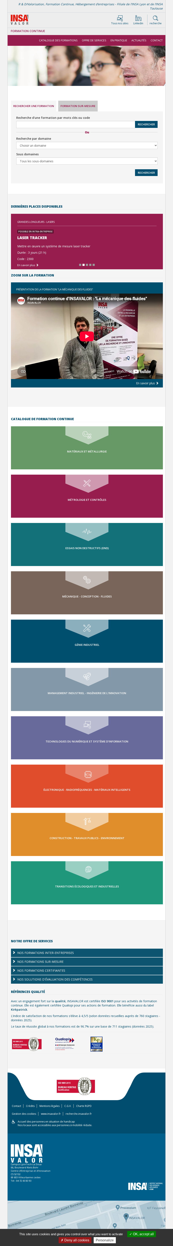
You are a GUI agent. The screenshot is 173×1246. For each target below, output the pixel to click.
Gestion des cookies (24, 1114)
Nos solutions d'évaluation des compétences (55, 979)
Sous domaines (27, 154)
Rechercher (146, 124)
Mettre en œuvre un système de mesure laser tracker (53, 246)
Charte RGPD (84, 1106)
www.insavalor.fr (51, 1114)
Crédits (30, 1106)
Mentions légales (49, 1106)
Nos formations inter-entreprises (45, 953)
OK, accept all (143, 1234)
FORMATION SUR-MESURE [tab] (78, 106)
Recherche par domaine (33, 139)
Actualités (138, 40)
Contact (157, 40)
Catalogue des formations (58, 40)
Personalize (105, 1240)
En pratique (119, 40)
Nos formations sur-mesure (40, 962)
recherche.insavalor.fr (79, 1114)
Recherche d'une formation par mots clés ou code (53, 118)
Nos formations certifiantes (41, 970)
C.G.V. (67, 1106)
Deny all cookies (76, 1240)
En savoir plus (26, 265)
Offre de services (94, 40)
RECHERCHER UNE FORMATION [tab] (33, 106)
